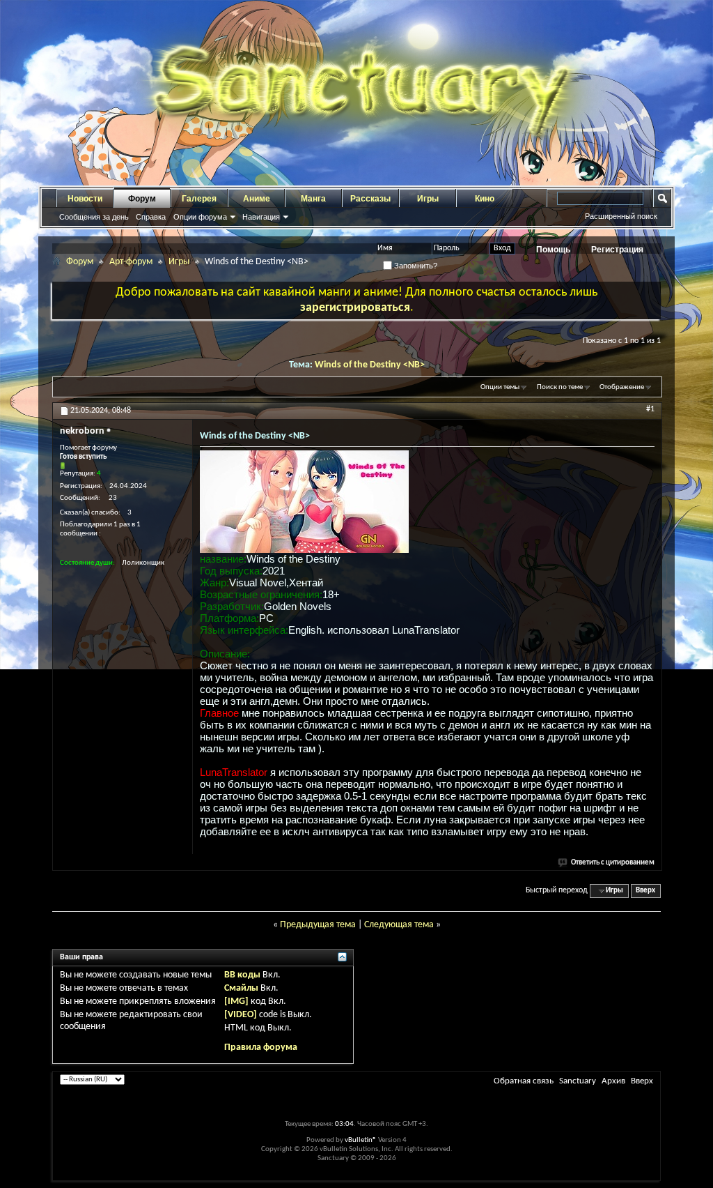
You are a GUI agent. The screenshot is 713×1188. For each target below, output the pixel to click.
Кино (484, 199)
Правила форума (260, 1047)
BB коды (242, 975)
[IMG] (236, 1001)
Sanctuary (577, 1081)
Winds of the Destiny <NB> (370, 365)
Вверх (645, 890)
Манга (313, 199)
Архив (613, 1081)
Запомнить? (414, 265)
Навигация (261, 217)
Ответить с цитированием (613, 863)
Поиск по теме (560, 387)
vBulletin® (361, 1140)
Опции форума (200, 217)
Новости (85, 199)
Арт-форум (130, 262)
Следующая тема (399, 925)
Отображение (622, 387)
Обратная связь (524, 1081)
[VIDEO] (240, 1015)
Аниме (256, 199)
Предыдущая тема (318, 925)
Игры (428, 199)
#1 (650, 409)
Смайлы (241, 988)
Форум (142, 199)
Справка (151, 217)
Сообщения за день (94, 217)
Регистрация (617, 249)
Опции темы (499, 387)
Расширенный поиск (621, 216)
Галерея (199, 199)
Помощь (553, 249)
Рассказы (370, 199)
